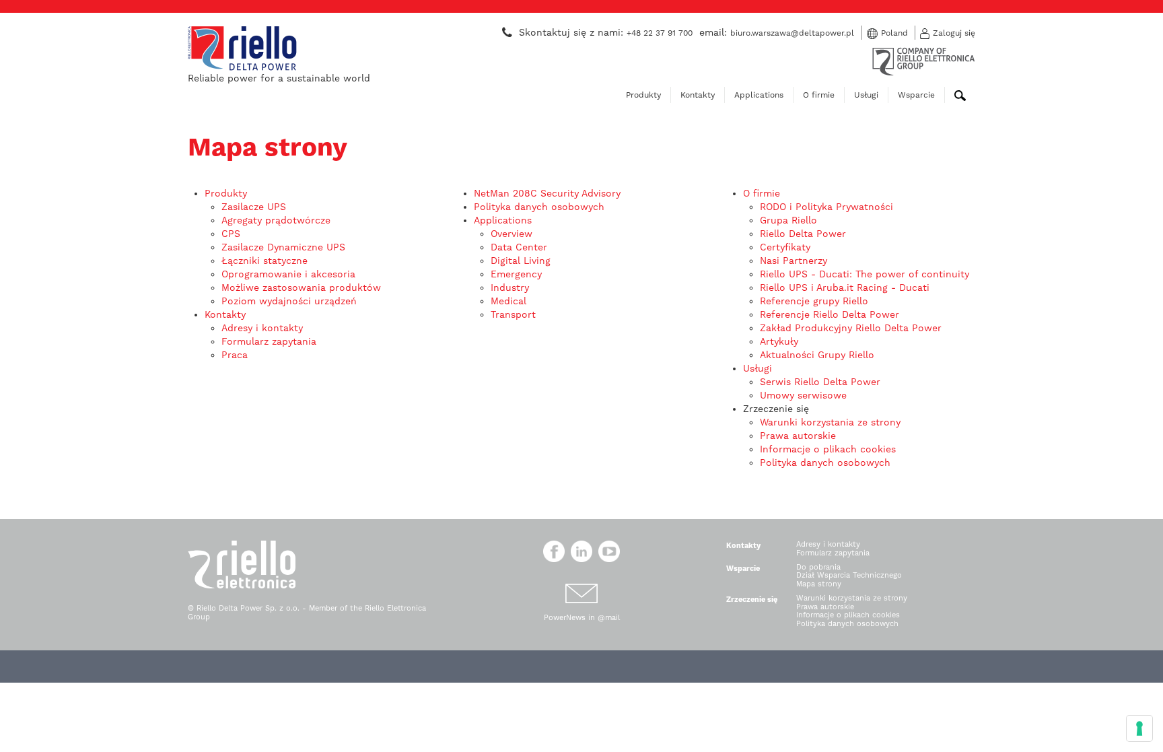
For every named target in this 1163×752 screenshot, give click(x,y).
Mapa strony (818, 584)
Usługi (866, 95)
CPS (230, 233)
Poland (894, 33)
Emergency (516, 274)
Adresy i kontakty (262, 327)
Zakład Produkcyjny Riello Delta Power (851, 327)
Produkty (643, 95)
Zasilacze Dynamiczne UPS (283, 247)
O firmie (819, 95)
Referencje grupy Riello (814, 301)
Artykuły (779, 341)
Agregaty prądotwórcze (275, 220)
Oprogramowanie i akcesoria (288, 274)
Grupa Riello (788, 220)
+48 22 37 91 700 (660, 33)
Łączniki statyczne (264, 260)
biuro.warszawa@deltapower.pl (792, 33)
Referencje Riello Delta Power (829, 314)
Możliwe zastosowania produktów (301, 287)
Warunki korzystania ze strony (830, 422)
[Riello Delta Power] (242, 47)
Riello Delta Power (803, 233)
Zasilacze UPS (253, 206)
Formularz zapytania (268, 341)
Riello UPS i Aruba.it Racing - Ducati (844, 287)
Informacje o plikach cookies (828, 449)
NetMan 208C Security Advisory (547, 193)
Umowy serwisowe (803, 395)
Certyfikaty (785, 247)
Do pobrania (818, 567)
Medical (508, 301)
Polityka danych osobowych (539, 206)
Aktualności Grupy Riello (817, 354)
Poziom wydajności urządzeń (289, 301)
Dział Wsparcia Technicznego (849, 575)
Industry (510, 287)
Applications (758, 95)
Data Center (519, 247)
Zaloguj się (954, 33)
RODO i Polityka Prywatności (826, 206)
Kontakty (697, 95)
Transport (513, 314)
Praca (234, 354)
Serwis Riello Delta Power (820, 381)
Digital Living (521, 260)
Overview (511, 233)
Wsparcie (916, 95)
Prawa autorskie (798, 435)
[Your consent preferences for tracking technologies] (1139, 728)
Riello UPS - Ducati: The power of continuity (864, 274)
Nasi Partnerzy (793, 260)
